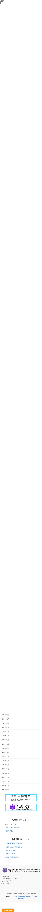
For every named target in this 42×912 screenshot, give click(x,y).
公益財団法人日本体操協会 (13, 847)
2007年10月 (6, 769)
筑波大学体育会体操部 (12, 857)
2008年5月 (5, 756)
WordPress (14, 896)
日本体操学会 (9, 831)
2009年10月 (6, 723)
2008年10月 (6, 752)
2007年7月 (5, 773)
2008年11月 (5, 748)
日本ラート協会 (10, 854)
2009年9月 (5, 727)
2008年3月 (5, 760)
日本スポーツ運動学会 (12, 827)
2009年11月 (5, 719)
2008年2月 (5, 765)
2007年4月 (5, 781)
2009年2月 (5, 740)
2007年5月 (5, 777)
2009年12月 (6, 715)
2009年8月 (5, 731)
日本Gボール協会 (10, 850)
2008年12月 (6, 744)
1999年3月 (5, 785)
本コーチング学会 (10, 824)
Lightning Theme (24, 896)
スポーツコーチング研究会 (13, 843)
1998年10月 (6, 790)
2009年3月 (5, 736)
